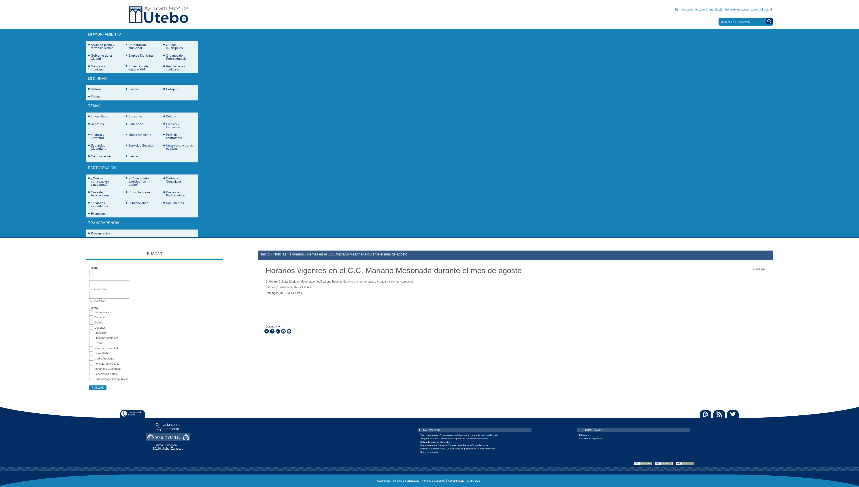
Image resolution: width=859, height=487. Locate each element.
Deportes (97, 124)
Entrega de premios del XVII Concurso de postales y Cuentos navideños (457, 448)
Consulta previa (139, 192)
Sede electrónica (429, 452)
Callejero (172, 89)
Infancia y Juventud (97, 136)
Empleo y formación (173, 125)
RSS (719, 414)
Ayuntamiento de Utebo (158, 14)
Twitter (733, 414)
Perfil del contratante (174, 136)
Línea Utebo (99, 116)
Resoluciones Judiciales (175, 67)
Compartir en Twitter (266, 331)
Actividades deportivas (590, 438)
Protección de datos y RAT (138, 67)
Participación (102, 168)
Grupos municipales (174, 46)
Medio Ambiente (139, 134)
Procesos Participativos (175, 193)
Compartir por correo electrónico (283, 331)
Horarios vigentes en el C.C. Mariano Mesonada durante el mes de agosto (348, 254)
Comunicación (101, 156)
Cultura (171, 116)
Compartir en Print (289, 331)
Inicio (265, 254)
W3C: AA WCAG (643, 463)
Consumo (135, 116)
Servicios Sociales (141, 145)
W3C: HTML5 (664, 463)
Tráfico (95, 96)
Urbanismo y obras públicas (179, 147)
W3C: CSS (685, 463)
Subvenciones (138, 203)
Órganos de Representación (177, 57)
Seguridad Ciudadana (98, 147)
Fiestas (133, 89)
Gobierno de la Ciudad (101, 57)
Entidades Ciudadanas (99, 204)
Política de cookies (433, 480)
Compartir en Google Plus (278, 331)
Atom (705, 414)
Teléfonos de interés (135, 413)
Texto (94, 268)
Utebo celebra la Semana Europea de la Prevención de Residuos (454, 445)
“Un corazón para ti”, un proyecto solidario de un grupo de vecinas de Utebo (459, 435)
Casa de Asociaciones (100, 193)
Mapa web (473, 480)
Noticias (279, 254)
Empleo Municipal (140, 55)
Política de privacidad (406, 480)
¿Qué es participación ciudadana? (100, 181)
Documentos (175, 203)
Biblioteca (584, 435)
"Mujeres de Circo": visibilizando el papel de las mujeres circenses (454, 438)
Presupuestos (100, 233)
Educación (135, 124)
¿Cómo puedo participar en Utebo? (138, 181)
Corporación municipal (137, 46)
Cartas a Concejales (174, 180)
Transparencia (103, 223)
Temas (94, 106)
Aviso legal (383, 480)
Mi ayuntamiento (104, 34)
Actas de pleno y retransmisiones (102, 46)
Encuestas (98, 213)
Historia (96, 89)
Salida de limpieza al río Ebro (435, 442)
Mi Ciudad (97, 79)
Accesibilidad (456, 480)
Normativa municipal (98, 67)
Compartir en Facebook (272, 331)
